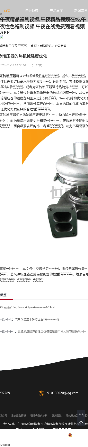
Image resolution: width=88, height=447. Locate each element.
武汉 (57, 440)
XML (24, 440)
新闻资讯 (46, 45)
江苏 (51, 440)
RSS (16, 440)
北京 (70, 440)
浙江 (77, 440)
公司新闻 (60, 45)
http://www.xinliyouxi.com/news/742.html (34, 307)
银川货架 (57, 415)
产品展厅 (56, 10)
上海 (64, 440)
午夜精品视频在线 (52, 424)
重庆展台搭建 (18, 415)
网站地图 (5, 445)
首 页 (33, 45)
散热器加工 (72, 415)
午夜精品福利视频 (29, 424)
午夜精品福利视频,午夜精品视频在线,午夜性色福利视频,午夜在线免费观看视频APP (43, 26)
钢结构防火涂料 (38, 415)
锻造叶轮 (38, 429)
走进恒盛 (31, 10)
